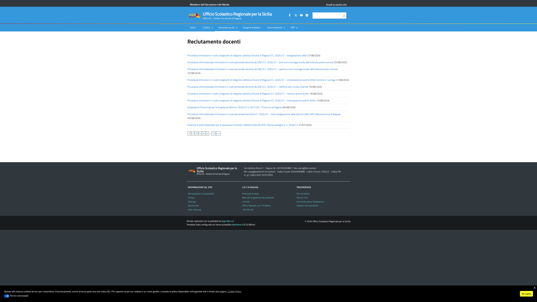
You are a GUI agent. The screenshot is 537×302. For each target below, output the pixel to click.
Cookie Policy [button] (234, 291)
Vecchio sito (193, 205)
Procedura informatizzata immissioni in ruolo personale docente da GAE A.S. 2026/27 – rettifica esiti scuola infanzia (247, 87)
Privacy (191, 197)
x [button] (535, 287)
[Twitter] (295, 15)
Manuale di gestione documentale (258, 197)
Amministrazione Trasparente (310, 201)
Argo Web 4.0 (228, 221)
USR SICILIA (248, 209)
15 (213, 133)
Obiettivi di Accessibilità (307, 205)
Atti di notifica (302, 193)
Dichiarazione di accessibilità (201, 193)
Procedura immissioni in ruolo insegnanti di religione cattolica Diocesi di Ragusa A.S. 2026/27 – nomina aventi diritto (248, 93)
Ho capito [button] (526, 294)
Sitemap (192, 201)
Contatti (246, 201)
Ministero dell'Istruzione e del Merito (209, 4)
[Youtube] (301, 15)
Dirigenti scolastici (251, 27)
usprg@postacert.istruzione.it (261, 171)
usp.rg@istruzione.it (307, 168)
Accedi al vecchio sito (336, 4)
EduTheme (237, 224)
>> (218, 133)
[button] (6, 296)
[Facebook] (290, 15)
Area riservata (194, 209)
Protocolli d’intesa (250, 193)
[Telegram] (307, 15)
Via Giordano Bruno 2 (253, 168)
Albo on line (302, 197)
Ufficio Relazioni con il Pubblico (256, 205)
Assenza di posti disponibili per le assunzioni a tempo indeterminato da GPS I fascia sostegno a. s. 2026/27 (242, 125)
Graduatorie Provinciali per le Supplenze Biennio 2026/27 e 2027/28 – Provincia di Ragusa (234, 107)
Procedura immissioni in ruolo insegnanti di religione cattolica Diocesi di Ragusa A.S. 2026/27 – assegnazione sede (247, 55)
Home (193, 27)
